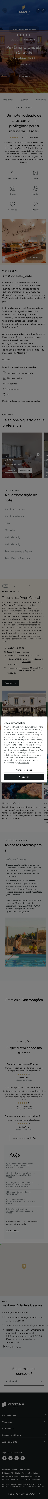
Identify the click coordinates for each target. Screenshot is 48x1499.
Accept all (24, 776)
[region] (24, 749)
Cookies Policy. (24, 763)
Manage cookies (24, 769)
